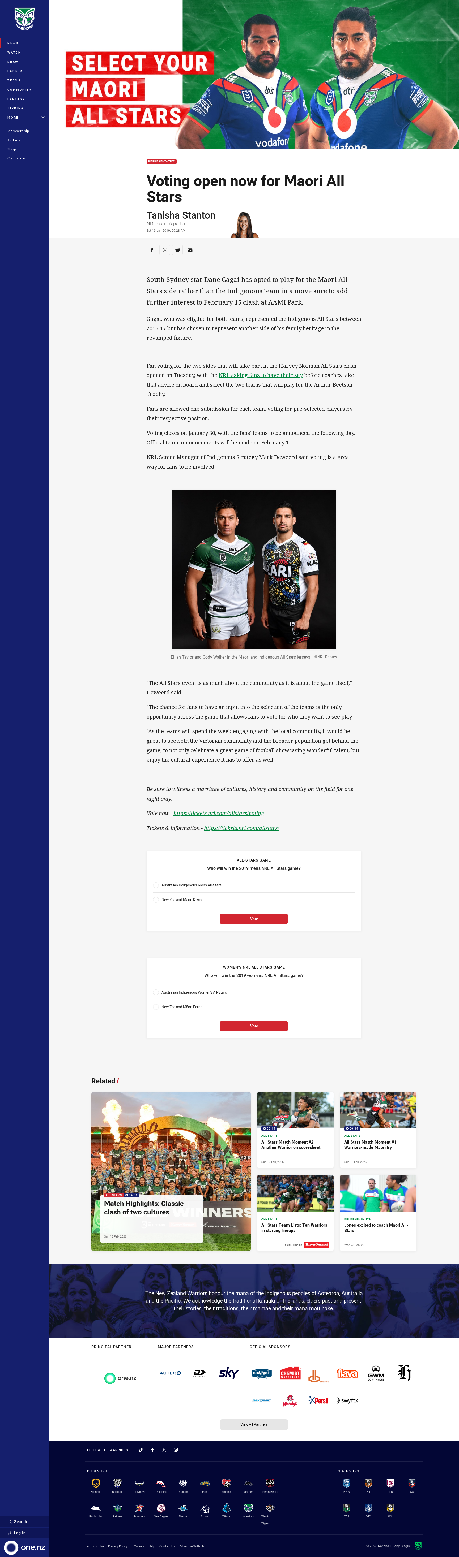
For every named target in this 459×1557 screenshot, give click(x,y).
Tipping (15, 108)
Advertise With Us (192, 1546)
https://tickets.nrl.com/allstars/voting (218, 813)
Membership (18, 130)
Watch (14, 52)
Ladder (15, 71)
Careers (139, 1546)
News (13, 43)
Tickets (14, 140)
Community (19, 90)
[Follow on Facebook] (152, 1450)
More (13, 117)
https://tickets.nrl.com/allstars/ (241, 828)
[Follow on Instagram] (176, 1450)
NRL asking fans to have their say (261, 375)
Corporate (16, 158)
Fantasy (16, 99)
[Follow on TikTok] (141, 1450)
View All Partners (254, 1424)
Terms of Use (94, 1546)
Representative (161, 161)
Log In (20, 1532)
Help (152, 1546)
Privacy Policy (118, 1546)
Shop (11, 149)
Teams (14, 80)
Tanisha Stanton (181, 215)
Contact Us (167, 1546)
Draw (13, 62)
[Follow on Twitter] (164, 1450)
